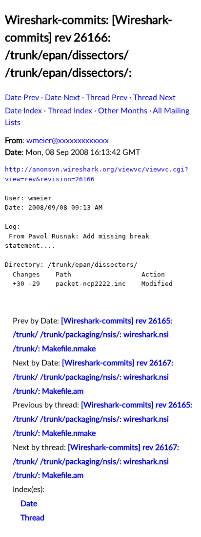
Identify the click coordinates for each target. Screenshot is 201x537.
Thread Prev (106, 98)
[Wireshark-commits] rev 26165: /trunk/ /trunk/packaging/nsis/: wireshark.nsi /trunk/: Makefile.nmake (92, 335)
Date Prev (22, 98)
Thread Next (154, 98)
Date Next (62, 98)
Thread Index (70, 111)
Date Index (23, 111)
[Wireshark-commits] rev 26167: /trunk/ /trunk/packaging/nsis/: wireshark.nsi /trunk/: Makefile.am (93, 377)
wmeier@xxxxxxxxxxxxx (67, 141)
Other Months (122, 111)
